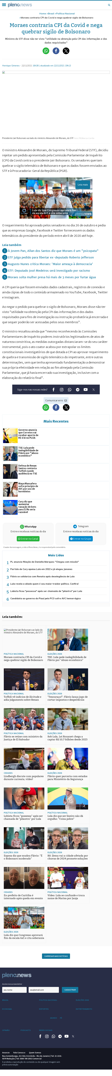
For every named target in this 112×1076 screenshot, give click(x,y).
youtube (85, 389)
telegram (77, 389)
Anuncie (5, 1052)
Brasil (51, 13)
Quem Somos (35, 1052)
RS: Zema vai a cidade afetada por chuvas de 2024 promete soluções (68, 857)
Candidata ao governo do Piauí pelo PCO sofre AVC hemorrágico (45, 598)
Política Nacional (65, 13)
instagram (61, 389)
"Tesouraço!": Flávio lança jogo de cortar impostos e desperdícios (68, 698)
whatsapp (69, 389)
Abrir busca (109, 5)
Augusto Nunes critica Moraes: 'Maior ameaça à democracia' (50, 264)
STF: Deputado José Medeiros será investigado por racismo (49, 270)
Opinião (6, 1030)
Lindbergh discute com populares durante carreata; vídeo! (24, 778)
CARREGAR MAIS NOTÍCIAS (56, 956)
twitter (93, 389)
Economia (7, 1009)
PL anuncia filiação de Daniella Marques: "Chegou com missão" (44, 561)
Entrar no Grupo (82, 538)
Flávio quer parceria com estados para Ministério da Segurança (67, 778)
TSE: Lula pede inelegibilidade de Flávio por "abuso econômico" (67, 659)
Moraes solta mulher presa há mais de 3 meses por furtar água (52, 277)
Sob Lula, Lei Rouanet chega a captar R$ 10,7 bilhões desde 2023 (67, 738)
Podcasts (26, 1030)
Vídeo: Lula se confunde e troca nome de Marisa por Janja (66, 897)
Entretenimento (84, 1009)
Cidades (8, 773)
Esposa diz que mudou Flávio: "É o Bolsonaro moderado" (23, 857)
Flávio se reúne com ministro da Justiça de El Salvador (23, 738)
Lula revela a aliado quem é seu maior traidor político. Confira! (44, 583)
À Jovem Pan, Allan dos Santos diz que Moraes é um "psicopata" (53, 251)
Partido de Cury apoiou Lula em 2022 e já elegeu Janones (41, 569)
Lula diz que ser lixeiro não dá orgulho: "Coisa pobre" (65, 817)
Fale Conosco (19, 1052)
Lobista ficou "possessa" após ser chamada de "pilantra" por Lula (46, 591)
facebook (53, 389)
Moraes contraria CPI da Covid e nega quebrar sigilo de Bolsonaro (23, 659)
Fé (61, 1018)
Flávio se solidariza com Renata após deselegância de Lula (42, 576)
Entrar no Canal (29, 538)
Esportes (44, 1009)
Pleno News (20, 5)
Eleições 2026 (55, 654)
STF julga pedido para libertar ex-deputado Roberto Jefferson (51, 257)
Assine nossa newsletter (12, 984)
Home (42, 13)
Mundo (53, 1018)
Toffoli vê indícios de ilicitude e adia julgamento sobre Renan (22, 698)
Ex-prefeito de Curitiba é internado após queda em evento (23, 897)
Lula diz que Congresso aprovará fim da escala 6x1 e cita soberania (24, 937)
